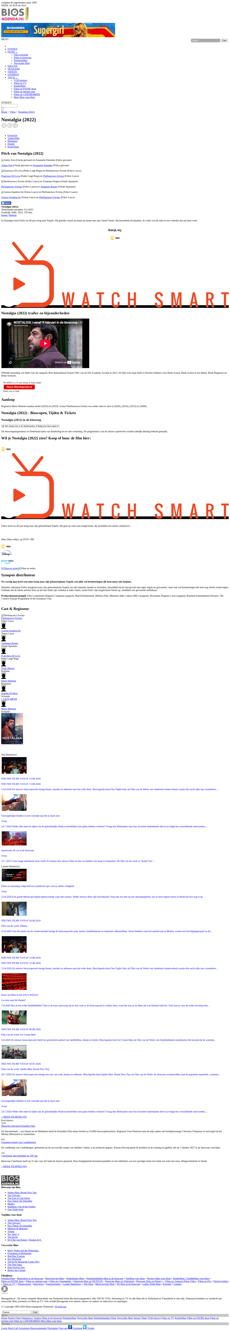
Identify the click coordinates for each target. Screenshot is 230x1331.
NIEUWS (12, 66)
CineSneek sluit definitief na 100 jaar (19, 1155)
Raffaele (7, 669)
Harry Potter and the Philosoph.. (23, 1250)
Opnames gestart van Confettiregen (18, 1142)
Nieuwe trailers (220, 1281)
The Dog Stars (15, 1264)
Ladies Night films (151, 1284)
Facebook (77, 1328)
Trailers (37, 1318)
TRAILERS (14, 69)
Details (11, 144)
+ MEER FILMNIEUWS (14, 1117)
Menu (4, 1315)
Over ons (63, 1328)
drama (4, 215)
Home (4, 112)
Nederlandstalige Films (105, 1318)
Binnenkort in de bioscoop (30, 1278)
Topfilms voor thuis (135, 1278)
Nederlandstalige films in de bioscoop (104, 1278)
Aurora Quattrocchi (10, 197)
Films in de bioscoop (52, 1318)
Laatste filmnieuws (72, 1284)
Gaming (177, 1284)
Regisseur (8, 682)
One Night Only (16, 1209)
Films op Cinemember (60, 1281)
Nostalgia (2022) (26, 112)
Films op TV (20, 83)
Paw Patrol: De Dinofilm (20, 1201)
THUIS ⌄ (13, 77)
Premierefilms (20, 60)
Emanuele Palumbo (42, 165)
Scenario (9, 695)
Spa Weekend (14, 1259)
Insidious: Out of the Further (22, 1206)
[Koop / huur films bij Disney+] (6, 555)
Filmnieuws (27, 1318)
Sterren (137, 1318)
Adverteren (24, 1328)
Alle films (88, 1284)
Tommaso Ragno (48, 186)
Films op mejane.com (24, 91)
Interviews (38, 1284)
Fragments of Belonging (19, 1253)
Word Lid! (13, 1328)
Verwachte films (22, 63)
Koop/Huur (13, 146)
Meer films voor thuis (24, 97)
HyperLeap (60, 1306)
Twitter (90, 1328)
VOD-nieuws (20, 80)
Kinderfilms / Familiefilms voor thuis (191, 1278)
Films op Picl (204, 1281)
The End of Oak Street (19, 1198)
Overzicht (12, 135)
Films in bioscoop (22, 57)
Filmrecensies (24, 1284)
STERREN (13, 74)
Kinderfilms (20, 86)
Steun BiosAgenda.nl (19, 387)
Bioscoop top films (54, 1278)
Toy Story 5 (13, 1234)
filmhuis (13, 215)
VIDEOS (12, 71)
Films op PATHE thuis (25, 88)
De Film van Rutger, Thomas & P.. (25, 1240)
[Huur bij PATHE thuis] (115, 240)
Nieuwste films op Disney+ (149, 1281)
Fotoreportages (53, 1284)
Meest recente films (104, 1284)
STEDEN (12, 49)
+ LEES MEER (9, 699)
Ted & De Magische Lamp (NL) (24, 1261)
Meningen (13, 141)
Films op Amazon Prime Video (180, 1281)
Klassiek (167, 1284)
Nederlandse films (75, 1278)
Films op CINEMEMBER (27, 94)
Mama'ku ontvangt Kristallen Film (18, 1126)
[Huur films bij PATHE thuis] (6, 548)
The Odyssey (14, 1195)
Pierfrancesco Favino (53, 176)
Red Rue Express (16, 1256)
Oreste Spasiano (9, 644)
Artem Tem (7, 165)
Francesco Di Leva (10, 176)
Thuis (144, 1318)
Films (12, 112)
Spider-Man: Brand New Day (22, 1192)
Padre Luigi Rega (10, 657)
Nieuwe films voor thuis (159, 1278)
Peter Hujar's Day (16, 1267)
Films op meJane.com (36, 1281)
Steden (11, 1318)
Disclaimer (52, 1328)
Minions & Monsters (18, 1228)
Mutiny (11, 1204)
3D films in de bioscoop (128, 1284)
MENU (5, 39)
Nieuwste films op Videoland (119, 1281)
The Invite (13, 1237)
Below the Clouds (16, 1270)
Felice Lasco (11, 619)
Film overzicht (21, 54)
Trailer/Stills (13, 138)
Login (4, 1328)
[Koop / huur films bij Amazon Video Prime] (7, 562)
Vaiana (11, 1231)
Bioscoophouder (38, 1328)
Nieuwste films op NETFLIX (88, 1281)
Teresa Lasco (10, 632)
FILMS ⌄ (13, 52)
